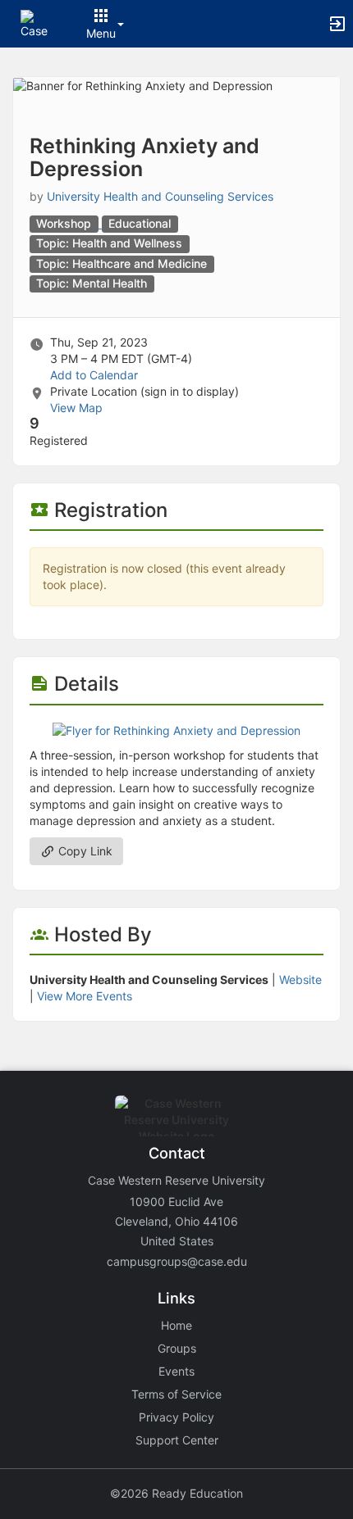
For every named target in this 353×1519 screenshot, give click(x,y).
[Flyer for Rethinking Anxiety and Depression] (176, 730)
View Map (76, 408)
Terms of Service (176, 1394)
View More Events (84, 996)
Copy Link (83, 851)
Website (300, 979)
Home (176, 1325)
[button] (34, 22)
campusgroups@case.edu (177, 1261)
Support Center (176, 1440)
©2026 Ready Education (176, 1493)
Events (176, 1371)
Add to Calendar (94, 375)
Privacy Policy (176, 1417)
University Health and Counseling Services (160, 196)
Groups (177, 1348)
